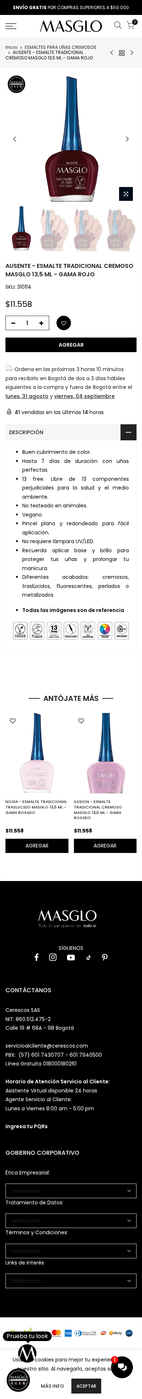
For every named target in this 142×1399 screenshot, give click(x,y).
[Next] (127, 139)
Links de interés (24, 1262)
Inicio (11, 47)
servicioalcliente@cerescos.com (46, 1045)
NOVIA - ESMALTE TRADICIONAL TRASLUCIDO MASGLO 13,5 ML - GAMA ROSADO (36, 807)
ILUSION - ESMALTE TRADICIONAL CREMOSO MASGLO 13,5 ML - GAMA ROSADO (98, 810)
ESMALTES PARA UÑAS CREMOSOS (60, 47)
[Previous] (14, 139)
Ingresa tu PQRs (26, 1126)
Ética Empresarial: (27, 1172)
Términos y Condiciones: (36, 1232)
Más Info (52, 1386)
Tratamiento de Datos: (34, 1202)
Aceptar (86, 1386)
